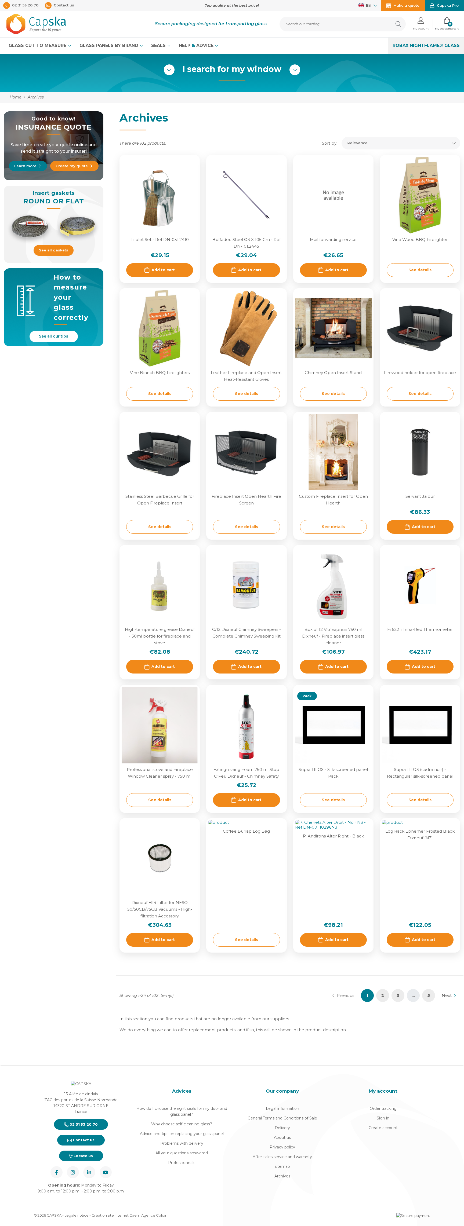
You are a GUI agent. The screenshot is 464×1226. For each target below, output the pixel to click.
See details (420, 270)
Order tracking (383, 1108)
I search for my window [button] (232, 69)
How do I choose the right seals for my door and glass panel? (181, 1111)
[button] (421, 24)
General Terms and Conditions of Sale (282, 1118)
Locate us (83, 1156)
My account (383, 1091)
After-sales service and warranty (282, 1156)
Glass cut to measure (38, 45)
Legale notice (76, 1215)
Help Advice (197, 45)
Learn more (25, 166)
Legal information (282, 1108)
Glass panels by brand (109, 45)
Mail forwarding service (333, 239)
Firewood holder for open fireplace (420, 372)
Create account (383, 1127)
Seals (159, 45)
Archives (282, 1176)
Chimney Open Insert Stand (333, 372)
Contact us (83, 1140)
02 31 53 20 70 (83, 1124)
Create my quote (72, 166)
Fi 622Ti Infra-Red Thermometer (420, 629)
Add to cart (163, 270)
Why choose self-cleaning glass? (181, 1124)
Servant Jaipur (420, 496)
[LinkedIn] (89, 1172)
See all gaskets (53, 250)
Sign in (383, 1118)
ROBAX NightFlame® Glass (426, 45)
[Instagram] (73, 1172)
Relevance (357, 143)
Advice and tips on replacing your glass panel (182, 1133)
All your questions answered (181, 1153)
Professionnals (181, 1162)
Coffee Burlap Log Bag (246, 831)
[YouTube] (106, 1172)
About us (282, 1137)
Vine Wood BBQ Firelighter (420, 239)
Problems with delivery (181, 1143)
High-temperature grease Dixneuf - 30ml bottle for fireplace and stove (160, 636)
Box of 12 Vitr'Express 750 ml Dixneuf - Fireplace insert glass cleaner (333, 636)
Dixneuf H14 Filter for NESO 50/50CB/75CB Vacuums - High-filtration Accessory (159, 909)
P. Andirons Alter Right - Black (333, 836)
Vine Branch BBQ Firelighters (160, 372)
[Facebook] (56, 1172)
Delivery (282, 1127)
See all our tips (53, 336)
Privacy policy (282, 1147)
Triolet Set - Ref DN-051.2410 (160, 239)
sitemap (282, 1166)
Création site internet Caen (116, 1215)
